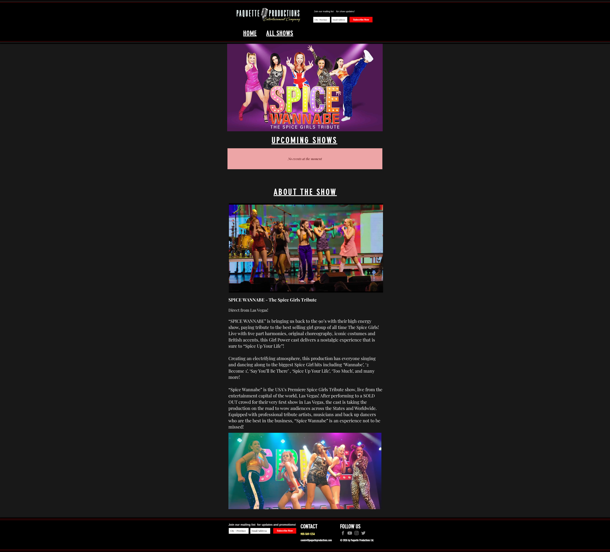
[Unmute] (238, 288)
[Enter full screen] (379, 288)
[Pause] (233, 288)
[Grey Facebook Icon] (343, 533)
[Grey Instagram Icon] (356, 533)
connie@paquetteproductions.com (316, 540)
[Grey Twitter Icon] (363, 533)
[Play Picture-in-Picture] (373, 288)
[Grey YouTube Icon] (349, 533)
